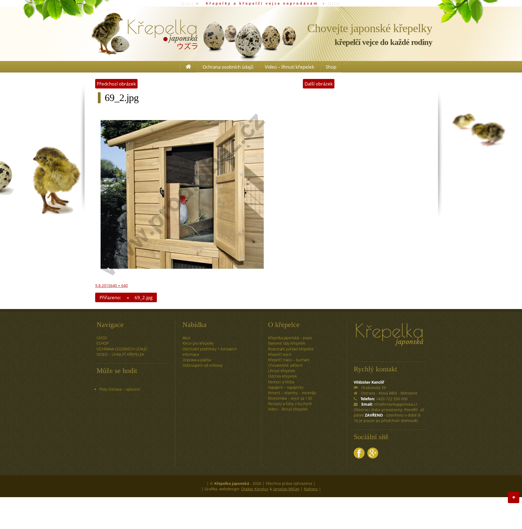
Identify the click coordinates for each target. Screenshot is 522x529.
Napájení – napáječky (285, 387)
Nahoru (311, 488)
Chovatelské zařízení (285, 365)
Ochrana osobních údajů (228, 67)
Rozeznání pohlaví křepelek (290, 348)
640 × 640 (119, 285)
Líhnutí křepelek (281, 370)
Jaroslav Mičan (286, 488)
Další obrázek (318, 84)
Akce (186, 337)
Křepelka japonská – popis (290, 337)
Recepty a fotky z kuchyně (290, 403)
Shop (331, 67)
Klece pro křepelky (198, 343)
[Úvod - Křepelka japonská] (144, 34)
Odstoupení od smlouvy (202, 365)
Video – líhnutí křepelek (289, 67)
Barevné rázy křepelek (286, 343)
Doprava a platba (196, 359)
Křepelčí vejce (279, 354)
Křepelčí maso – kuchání (288, 359)
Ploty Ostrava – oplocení (119, 389)
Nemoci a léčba (281, 381)
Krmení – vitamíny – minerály (292, 392)
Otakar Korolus (254, 488)
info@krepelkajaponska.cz (395, 404)
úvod (102, 337)
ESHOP (103, 343)
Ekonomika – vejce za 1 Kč (290, 398)
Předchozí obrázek (116, 84)
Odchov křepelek (282, 376)
